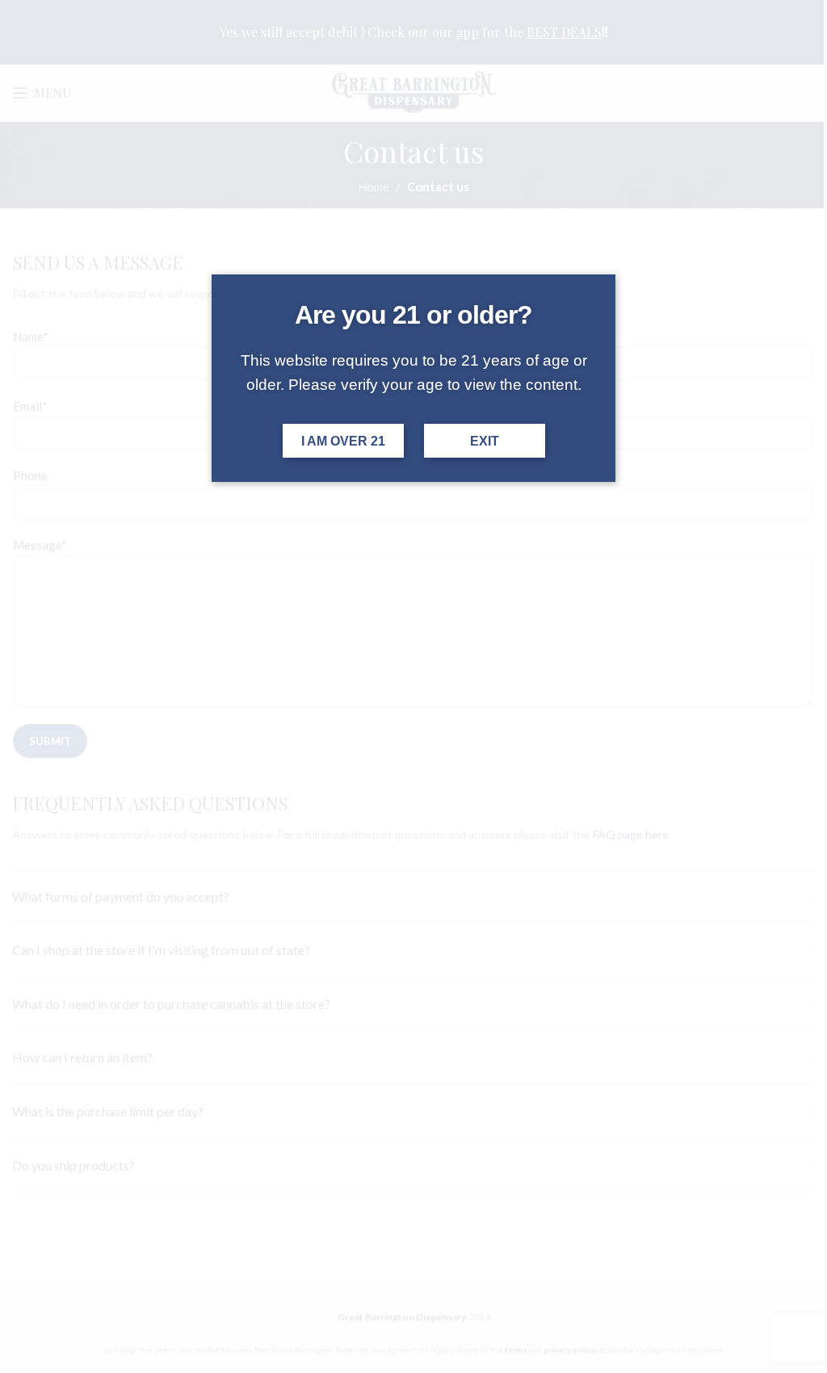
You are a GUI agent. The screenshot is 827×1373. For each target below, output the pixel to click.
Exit (484, 441)
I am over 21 (343, 441)
